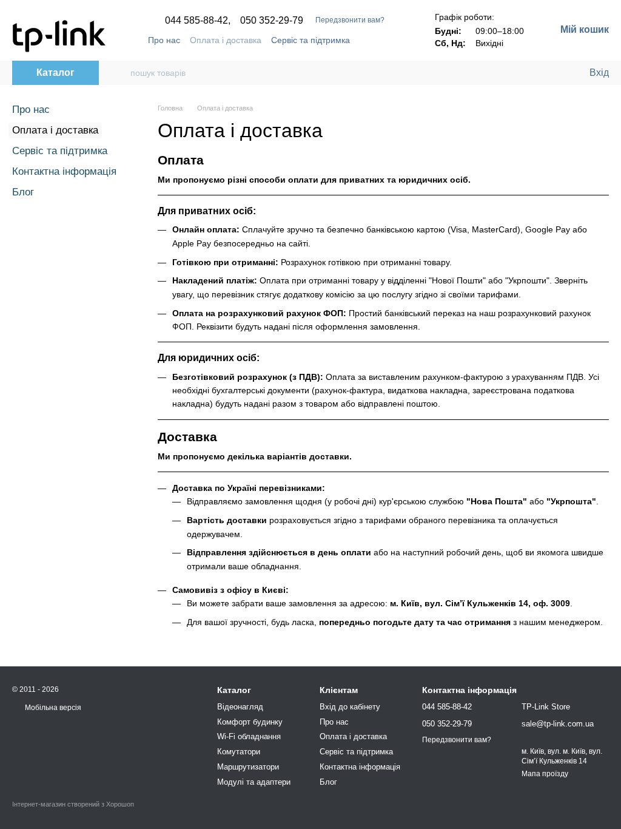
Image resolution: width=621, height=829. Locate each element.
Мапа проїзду (545, 774)
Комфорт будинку (250, 721)
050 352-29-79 (271, 20)
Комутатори (238, 751)
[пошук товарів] (120, 73)
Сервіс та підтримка (310, 40)
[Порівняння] (530, 73)
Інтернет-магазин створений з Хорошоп (73, 804)
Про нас (164, 40)
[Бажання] (554, 73)
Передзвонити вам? (349, 20)
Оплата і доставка (225, 40)
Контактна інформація (64, 171)
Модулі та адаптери (253, 782)
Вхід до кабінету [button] (350, 706)
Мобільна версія (52, 707)
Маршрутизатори (248, 766)
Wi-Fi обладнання (249, 736)
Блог (23, 192)
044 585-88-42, (197, 20)
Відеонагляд (240, 706)
